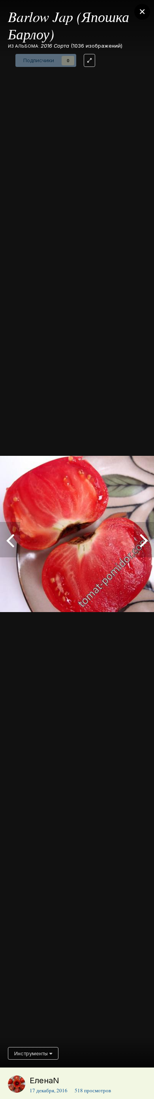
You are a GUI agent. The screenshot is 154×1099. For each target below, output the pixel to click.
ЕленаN (44, 1080)
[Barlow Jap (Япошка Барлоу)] (144, 539)
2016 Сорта (55, 46)
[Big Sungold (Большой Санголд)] (10, 539)
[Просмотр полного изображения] (89, 60)
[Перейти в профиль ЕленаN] (16, 1084)
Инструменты (31, 1053)
